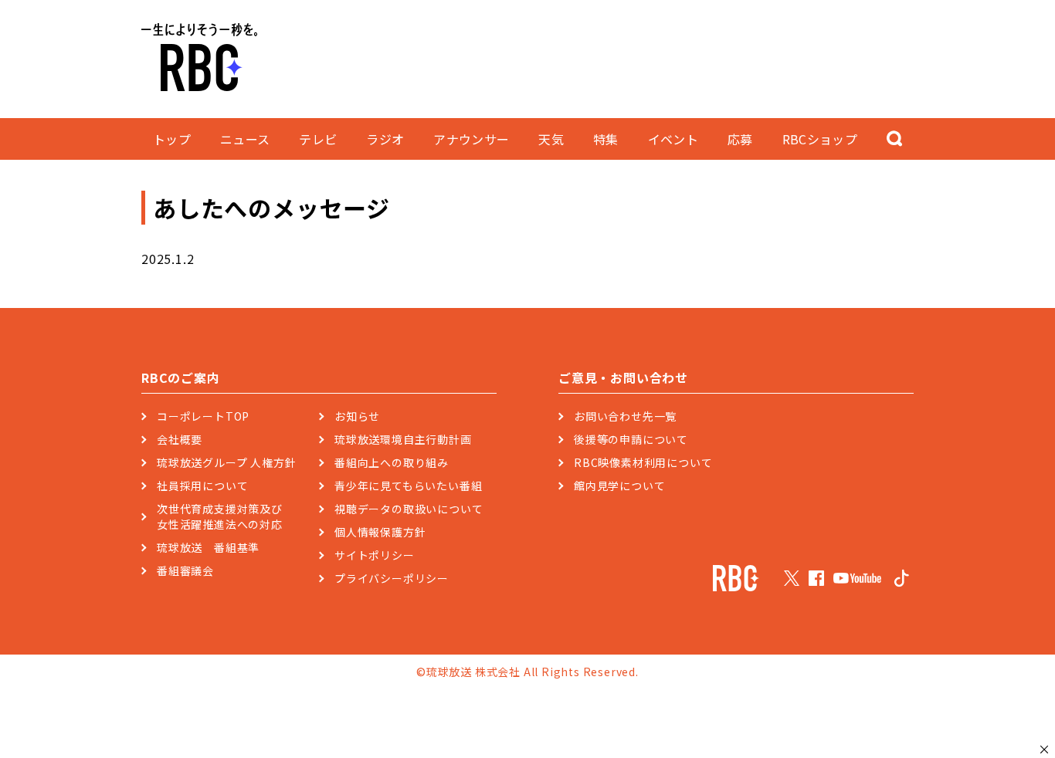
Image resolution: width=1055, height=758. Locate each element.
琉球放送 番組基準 (208, 547)
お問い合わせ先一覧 (625, 416)
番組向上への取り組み (391, 462)
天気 (551, 139)
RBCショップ (819, 139)
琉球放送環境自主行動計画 (403, 439)
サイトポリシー (374, 555)
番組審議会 (185, 570)
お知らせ (357, 416)
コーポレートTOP (203, 416)
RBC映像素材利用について (643, 462)
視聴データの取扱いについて (408, 508)
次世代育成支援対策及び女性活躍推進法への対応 (220, 516)
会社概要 (179, 439)
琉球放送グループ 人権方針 (226, 462)
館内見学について (619, 485)
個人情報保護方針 (380, 532)
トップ (172, 139)
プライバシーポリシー (391, 578)
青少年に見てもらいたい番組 (408, 485)
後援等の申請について (631, 439)
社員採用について (202, 485)
